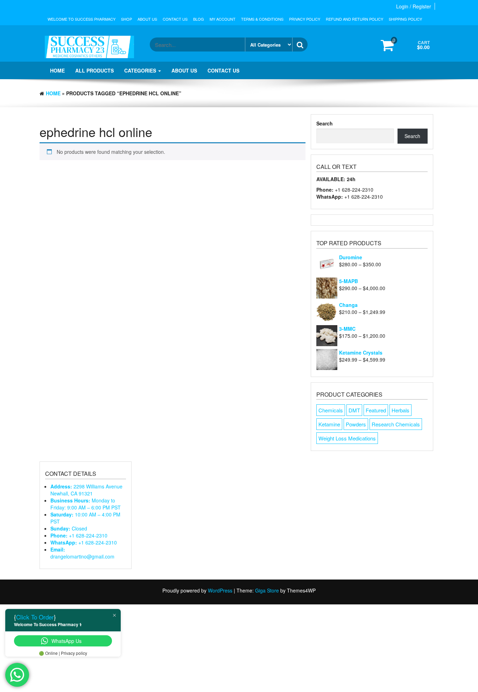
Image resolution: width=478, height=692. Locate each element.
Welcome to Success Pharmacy (81, 19)
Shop (126, 19)
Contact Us (175, 19)
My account (223, 19)
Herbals (400, 410)
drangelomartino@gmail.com (82, 553)
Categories (140, 70)
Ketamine (329, 424)
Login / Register (413, 6)
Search (324, 123)
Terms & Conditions (262, 19)
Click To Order (35, 616)
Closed (68, 528)
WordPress (220, 590)
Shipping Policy (405, 19)
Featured (376, 410)
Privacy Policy (304, 19)
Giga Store (267, 590)
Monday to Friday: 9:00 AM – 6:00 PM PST (85, 504)
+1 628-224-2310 (78, 535)
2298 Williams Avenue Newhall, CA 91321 (86, 490)
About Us (147, 19)
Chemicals (330, 410)
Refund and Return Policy (354, 19)
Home (57, 70)
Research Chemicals (396, 424)
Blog (198, 19)
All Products (94, 70)
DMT (354, 410)
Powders (356, 424)
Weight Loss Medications (347, 438)
